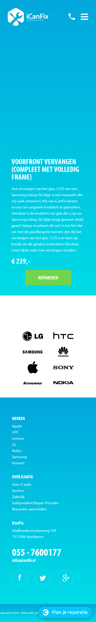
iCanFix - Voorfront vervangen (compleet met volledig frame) (28, 17)
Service (18, 490)
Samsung (19, 456)
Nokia (16, 450)
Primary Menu (84, 16)
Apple (17, 426)
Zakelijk (18, 496)
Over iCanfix (21, 484)
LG (14, 444)
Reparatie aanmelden (29, 509)
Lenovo (18, 438)
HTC (15, 432)
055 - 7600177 (71, 16)
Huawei (18, 462)
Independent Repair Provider (35, 502)
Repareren (48, 277)
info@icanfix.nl (24, 560)
